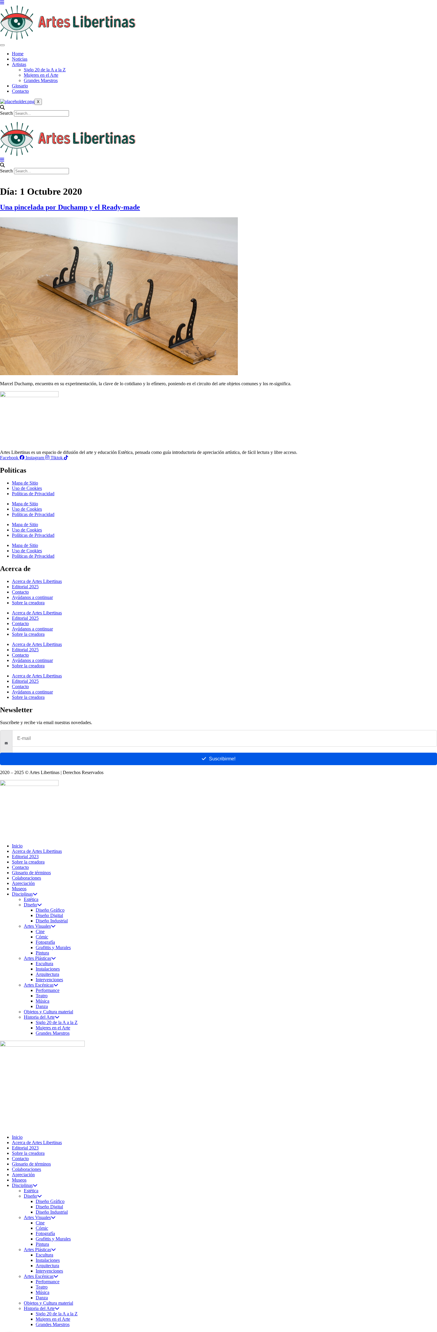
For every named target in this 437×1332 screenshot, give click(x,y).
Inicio (17, 845)
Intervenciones (49, 979)
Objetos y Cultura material (48, 1011)
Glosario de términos (31, 872)
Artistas (19, 64)
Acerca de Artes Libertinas (37, 581)
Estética (31, 899)
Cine (40, 931)
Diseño (30, 904)
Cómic (42, 936)
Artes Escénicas (39, 984)
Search (6, 113)
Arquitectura (47, 974)
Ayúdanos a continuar (32, 597)
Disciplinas (22, 894)
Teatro (42, 995)
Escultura (44, 963)
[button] (218, 107)
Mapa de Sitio (25, 482)
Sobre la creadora (28, 602)
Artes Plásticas (37, 958)
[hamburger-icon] (2, 45)
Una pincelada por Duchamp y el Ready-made (70, 207)
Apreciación (23, 883)
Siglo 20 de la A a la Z (45, 69)
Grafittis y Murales (53, 947)
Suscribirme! (222, 758)
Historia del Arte (39, 1017)
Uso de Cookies (27, 488)
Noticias (19, 59)
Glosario (20, 85)
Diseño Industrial (52, 920)
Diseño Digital (49, 915)
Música (42, 1001)
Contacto (20, 91)
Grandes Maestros (41, 80)
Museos (19, 888)
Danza (42, 1006)
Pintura (42, 952)
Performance (47, 990)
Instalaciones (48, 968)
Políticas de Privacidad (33, 493)
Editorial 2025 (25, 586)
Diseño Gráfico (50, 910)
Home (17, 53)
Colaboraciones (26, 877)
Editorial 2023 (25, 856)
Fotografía (45, 942)
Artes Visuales (37, 926)
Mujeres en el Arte (41, 75)
